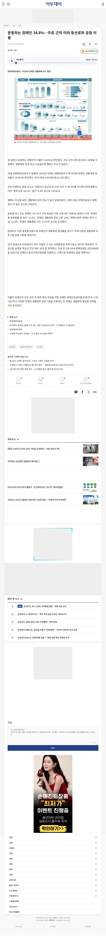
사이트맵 (87, 926)
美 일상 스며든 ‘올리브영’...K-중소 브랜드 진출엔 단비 (32, 360)
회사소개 (18, 926)
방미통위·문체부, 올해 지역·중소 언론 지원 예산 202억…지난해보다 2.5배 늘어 (42, 325)
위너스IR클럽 (14, 912)
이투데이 (6, 25)
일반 (19, 25)
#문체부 (12, 347)
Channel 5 (13, 906)
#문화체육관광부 (26, 347)
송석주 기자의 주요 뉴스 (18, 356)
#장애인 (40, 347)
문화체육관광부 (16, 321)
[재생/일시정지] (12, 61)
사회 (13, 25)
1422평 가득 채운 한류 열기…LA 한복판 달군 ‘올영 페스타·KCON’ (36, 369)
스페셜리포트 (14, 901)
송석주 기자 (12, 50)
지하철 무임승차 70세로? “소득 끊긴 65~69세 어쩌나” (32, 333)
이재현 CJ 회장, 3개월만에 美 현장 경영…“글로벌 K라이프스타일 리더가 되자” (42, 365)
